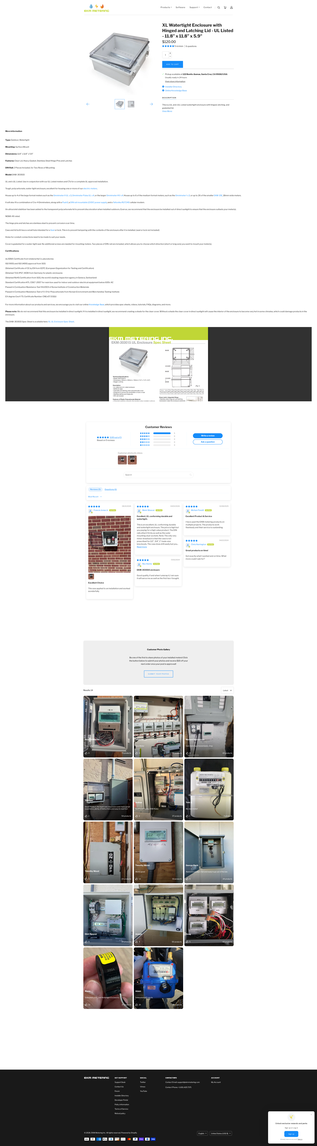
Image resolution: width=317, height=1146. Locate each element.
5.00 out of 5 (115, 437)
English (201, 1133)
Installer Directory (122, 1095)
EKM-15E (218, 195)
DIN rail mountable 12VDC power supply (88, 202)
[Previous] (88, 104)
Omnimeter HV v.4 (114, 195)
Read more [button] (142, 547)
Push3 (65, 202)
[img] (94, 506)
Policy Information (122, 1104)
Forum (117, 1091)
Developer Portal (121, 1100)
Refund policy (120, 1113)
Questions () (111, 489)
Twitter (143, 1082)
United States (219, 1133)
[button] (168, 46)
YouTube (143, 1091)
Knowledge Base (96, 304)
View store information (175, 81)
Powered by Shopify (129, 1133)
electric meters (90, 188)
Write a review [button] (208, 436)
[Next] (151, 104)
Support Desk (120, 1082)
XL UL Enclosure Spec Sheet (61, 321)
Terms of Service (121, 1109)
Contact (208, 7)
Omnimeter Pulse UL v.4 (83, 195)
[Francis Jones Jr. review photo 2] (91, 577)
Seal (52, 230)
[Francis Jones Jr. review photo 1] (109, 544)
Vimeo (142, 1087)
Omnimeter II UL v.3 (62, 195)
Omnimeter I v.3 (182, 195)
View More (167, 111)
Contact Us (119, 1087)
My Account (216, 1082)
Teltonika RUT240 (121, 202)
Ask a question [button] (208, 442)
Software (180, 7)
